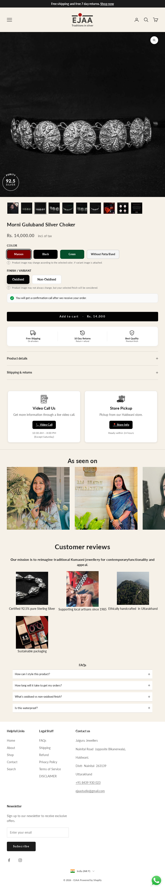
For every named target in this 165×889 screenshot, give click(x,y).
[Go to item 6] (82, 208)
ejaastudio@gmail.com (90, 791)
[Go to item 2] (27, 208)
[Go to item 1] (13, 208)
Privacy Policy (48, 762)
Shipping (44, 748)
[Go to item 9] (123, 208)
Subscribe (21, 846)
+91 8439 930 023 (88, 782)
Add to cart (82, 316)
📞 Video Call (44, 424)
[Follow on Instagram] (20, 860)
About (11, 748)
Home (11, 740)
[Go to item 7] (95, 208)
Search (11, 769)
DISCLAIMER (48, 776)
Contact (12, 762)
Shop (10, 755)
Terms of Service (50, 769)
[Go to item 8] (109, 208)
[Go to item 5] (68, 208)
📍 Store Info (121, 424)
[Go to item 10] (137, 208)
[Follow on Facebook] (9, 860)
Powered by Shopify (91, 880)
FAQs (42, 740)
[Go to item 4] (54, 208)
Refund (44, 755)
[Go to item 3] (40, 208)
